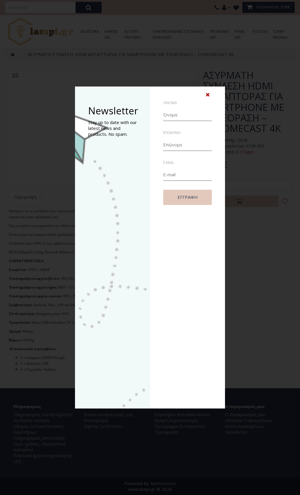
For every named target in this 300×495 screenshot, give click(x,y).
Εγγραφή (188, 197)
